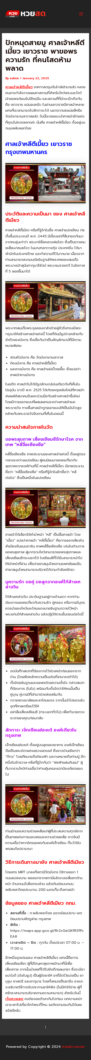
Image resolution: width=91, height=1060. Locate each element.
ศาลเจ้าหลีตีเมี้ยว (19, 87)
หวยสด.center (59, 14)
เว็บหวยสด (14, 999)
